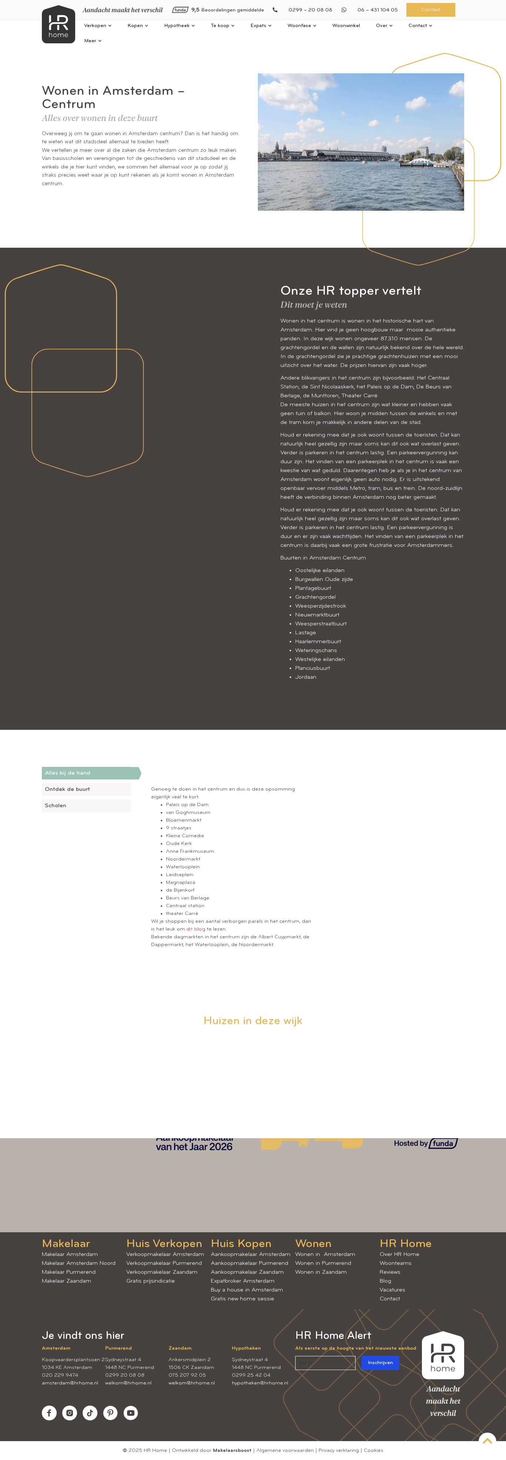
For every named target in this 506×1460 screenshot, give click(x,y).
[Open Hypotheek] (193, 26)
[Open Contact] (430, 26)
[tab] (86, 773)
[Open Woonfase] (314, 26)
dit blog (195, 929)
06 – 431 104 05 (377, 10)
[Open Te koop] (232, 26)
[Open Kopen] (146, 26)
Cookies (373, 1450)
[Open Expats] (270, 26)
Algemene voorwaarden (285, 1450)
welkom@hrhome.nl (128, 1383)
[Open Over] (391, 26)
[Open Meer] (99, 41)
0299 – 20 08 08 (310, 10)
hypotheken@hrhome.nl (260, 1383)
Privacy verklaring (339, 1450)
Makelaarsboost (232, 1450)
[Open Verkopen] (109, 26)
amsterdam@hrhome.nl (70, 1383)
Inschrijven (380, 1363)
